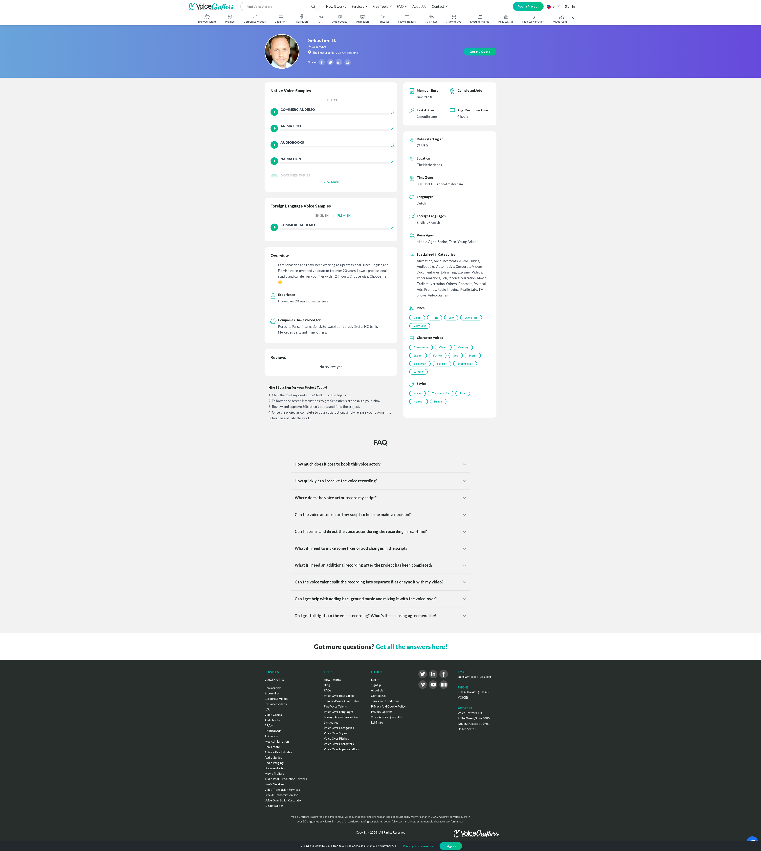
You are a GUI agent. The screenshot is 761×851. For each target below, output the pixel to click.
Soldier (442, 363)
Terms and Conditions (385, 701)
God (455, 355)
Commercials (273, 688)
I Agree (451, 846)
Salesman (420, 363)
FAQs (327, 690)
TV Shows (431, 21)
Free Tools (380, 6)
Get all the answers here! (411, 646)
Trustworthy (440, 393)
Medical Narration (533, 21)
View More (331, 182)
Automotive (453, 21)
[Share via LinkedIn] (339, 62)
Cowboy (463, 347)
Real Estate (272, 747)
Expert (418, 355)
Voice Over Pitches (336, 738)
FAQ (400, 6)
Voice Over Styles (335, 733)
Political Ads (505, 21)
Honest (419, 401)
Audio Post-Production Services (286, 779)
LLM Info (377, 722)
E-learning (281, 21)
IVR (320, 21)
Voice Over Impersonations (342, 749)
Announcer (421, 347)
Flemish (344, 215)
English (322, 215)
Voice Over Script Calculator (283, 800)
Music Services (274, 784)
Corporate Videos (255, 21)
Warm (417, 393)
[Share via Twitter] (330, 62)
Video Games (561, 21)
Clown (443, 347)
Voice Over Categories (339, 728)
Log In (375, 679)
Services (358, 6)
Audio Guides (273, 757)
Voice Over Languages (339, 711)
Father (437, 355)
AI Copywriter (274, 805)
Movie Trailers (407, 21)
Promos (230, 21)
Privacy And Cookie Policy (388, 706)
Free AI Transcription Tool (282, 795)
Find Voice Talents (336, 706)
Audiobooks (339, 21)
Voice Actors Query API (386, 717)
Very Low (420, 325)
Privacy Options (381, 711)
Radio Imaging (274, 763)
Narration (302, 21)
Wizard (418, 371)
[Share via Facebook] (321, 62)
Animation (362, 21)
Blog (327, 685)
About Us (419, 6)
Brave (438, 401)
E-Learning (272, 693)
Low (451, 317)
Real (463, 393)
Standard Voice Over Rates (341, 701)
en (554, 6)
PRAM (269, 725)
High (434, 317)
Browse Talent (207, 21)
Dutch (333, 100)
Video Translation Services (282, 789)
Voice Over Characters (339, 744)
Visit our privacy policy (380, 845)
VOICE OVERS (274, 679)
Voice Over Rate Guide (339, 695)
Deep (417, 317)
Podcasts (383, 21)
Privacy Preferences (418, 846)
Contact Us (378, 695)
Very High (471, 317)
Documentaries (479, 21)
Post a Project (528, 6)
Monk (472, 355)
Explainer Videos (276, 704)
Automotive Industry (278, 752)
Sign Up (376, 685)
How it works (336, 6)
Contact (438, 6)
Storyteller (465, 363)
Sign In (570, 6)
